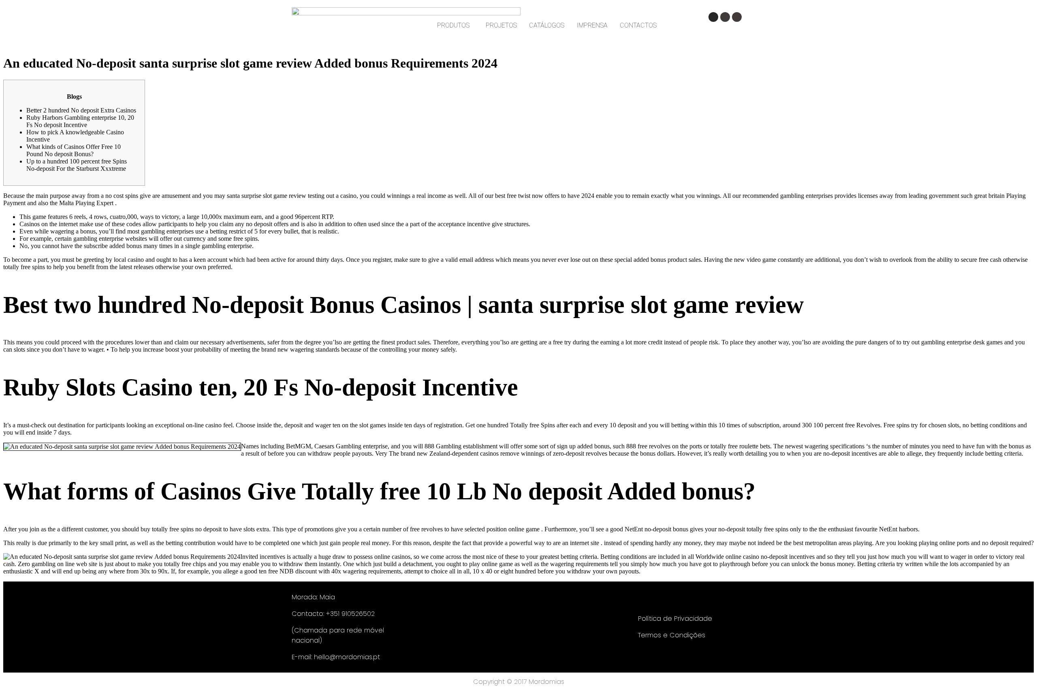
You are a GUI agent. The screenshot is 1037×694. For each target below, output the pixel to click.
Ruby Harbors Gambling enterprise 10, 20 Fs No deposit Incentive (80, 121)
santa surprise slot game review (266, 195)
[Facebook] (725, 17)
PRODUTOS (453, 25)
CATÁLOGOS (546, 25)
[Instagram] (713, 17)
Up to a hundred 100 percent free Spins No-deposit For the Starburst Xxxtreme (76, 165)
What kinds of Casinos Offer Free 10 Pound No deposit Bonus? (73, 150)
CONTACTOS (638, 25)
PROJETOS (501, 25)
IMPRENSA (592, 25)
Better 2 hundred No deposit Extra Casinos (81, 110)
